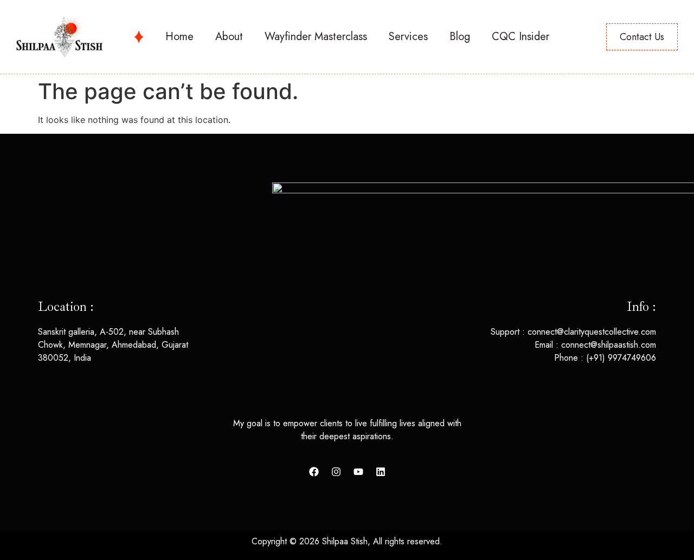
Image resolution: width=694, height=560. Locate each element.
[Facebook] (314, 471)
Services (408, 36)
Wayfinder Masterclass (316, 36)
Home (179, 36)
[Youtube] (358, 471)
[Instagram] (336, 471)
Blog (459, 36)
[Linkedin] (380, 471)
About (229, 36)
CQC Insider (520, 36)
